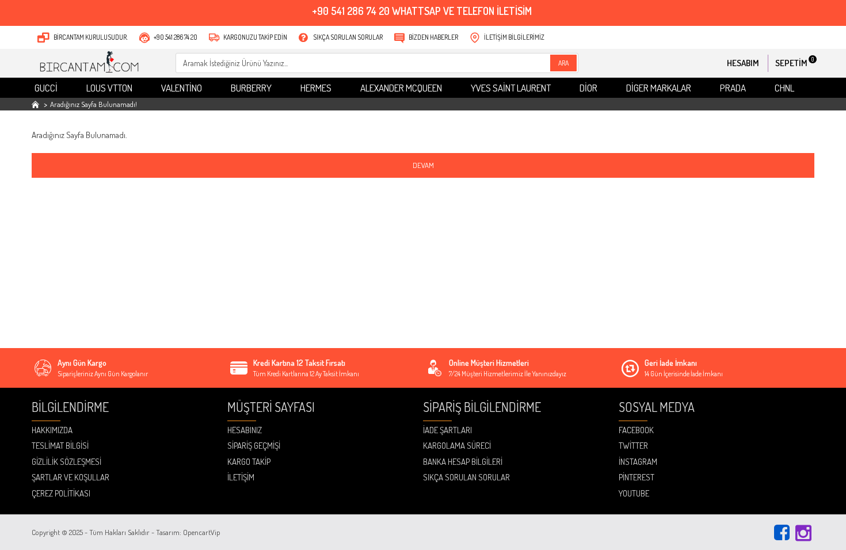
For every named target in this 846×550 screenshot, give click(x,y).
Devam (423, 165)
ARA (563, 63)
